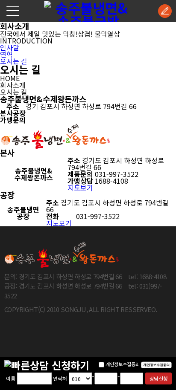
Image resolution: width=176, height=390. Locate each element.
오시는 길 (13, 61)
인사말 (9, 47)
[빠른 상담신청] (165, 11)
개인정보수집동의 (122, 364)
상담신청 (158, 378)
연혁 (6, 54)
